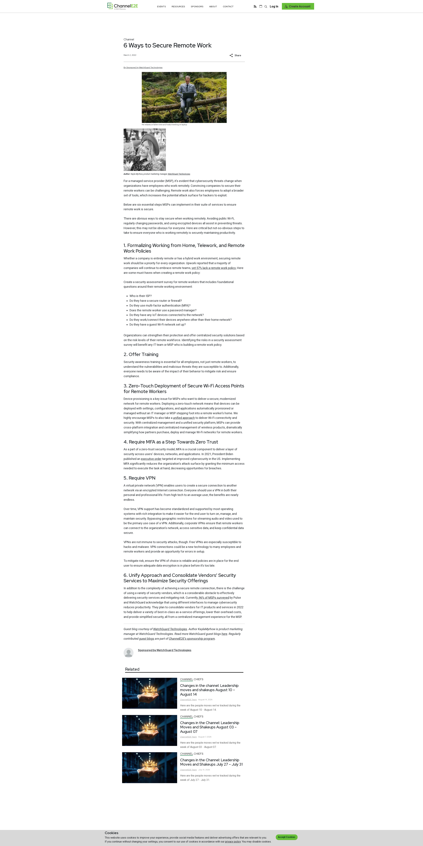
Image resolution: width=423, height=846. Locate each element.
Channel (129, 39)
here (224, 634)
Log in (274, 6)
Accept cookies (286, 837)
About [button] (213, 6)
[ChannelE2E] (122, 6)
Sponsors (197, 6)
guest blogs (146, 638)
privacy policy (233, 841)
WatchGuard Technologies (179, 174)
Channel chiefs (191, 679)
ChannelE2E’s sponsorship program (192, 638)
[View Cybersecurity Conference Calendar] (260, 6)
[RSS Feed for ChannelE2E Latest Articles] (255, 6)
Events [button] (161, 6)
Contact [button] (228, 6)
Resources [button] (178, 6)
